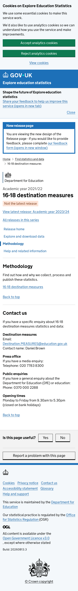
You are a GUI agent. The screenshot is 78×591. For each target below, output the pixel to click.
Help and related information (25, 251)
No (65, 437)
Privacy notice (27, 483)
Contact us (49, 483)
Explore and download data (24, 236)
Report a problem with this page (39, 455)
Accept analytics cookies (39, 43)
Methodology (13, 244)
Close (71, 112)
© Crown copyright (39, 581)
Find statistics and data (29, 159)
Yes (48, 437)
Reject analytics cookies (39, 53)
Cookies (9, 483)
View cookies (39, 63)
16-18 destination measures (23, 287)
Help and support (16, 494)
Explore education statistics (27, 83)
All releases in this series (21, 220)
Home (6, 159)
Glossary (47, 488)
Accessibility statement (20, 488)
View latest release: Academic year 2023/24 (36, 212)
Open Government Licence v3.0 (26, 538)
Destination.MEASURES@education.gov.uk (35, 344)
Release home (14, 229)
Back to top (11, 297)
